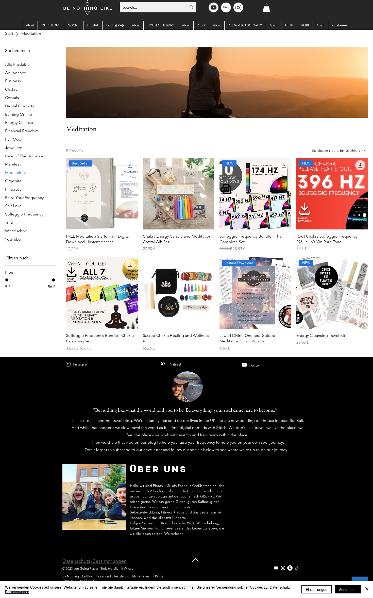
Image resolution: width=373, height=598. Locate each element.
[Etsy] (226, 7)
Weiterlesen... (175, 533)
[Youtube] (213, 7)
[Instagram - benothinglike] (238, 7)
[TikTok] (296, 568)
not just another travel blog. (108, 420)
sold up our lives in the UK (191, 420)
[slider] (7, 280)
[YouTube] (244, 365)
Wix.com (130, 568)
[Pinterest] (163, 364)
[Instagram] (68, 364)
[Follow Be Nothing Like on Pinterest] (290, 568)
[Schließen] (367, 589)
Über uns (158, 469)
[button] (266, 8)
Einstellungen (316, 589)
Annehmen (348, 589)
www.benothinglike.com (79, 580)
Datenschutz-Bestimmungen (94, 561)
